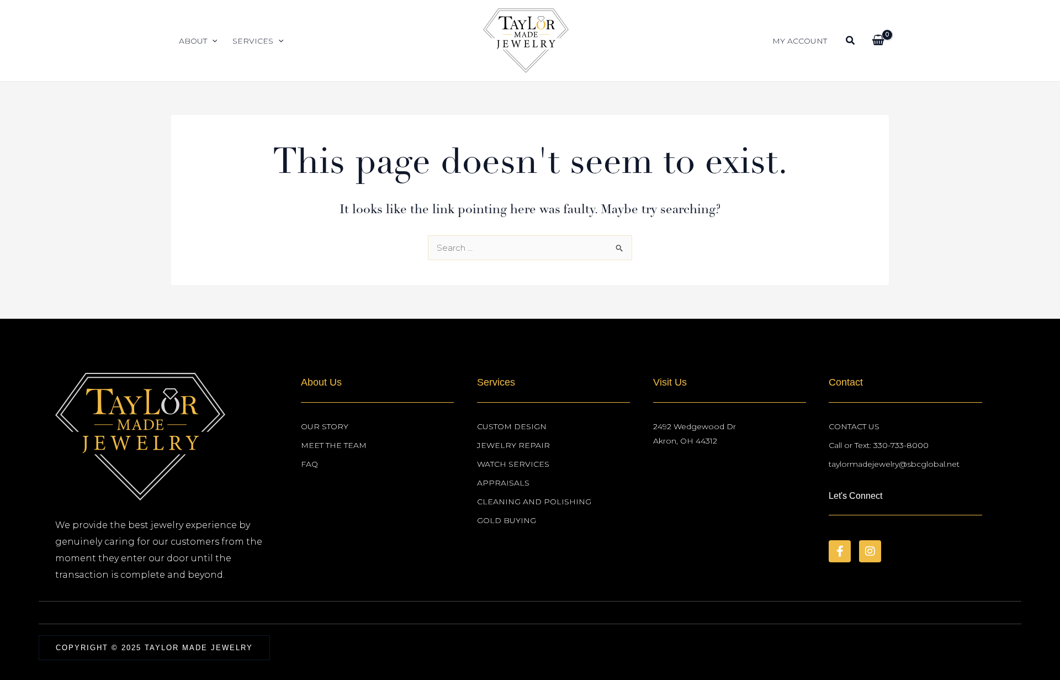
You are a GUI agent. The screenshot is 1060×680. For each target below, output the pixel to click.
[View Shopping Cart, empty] (878, 40)
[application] (212, 41)
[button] (851, 42)
